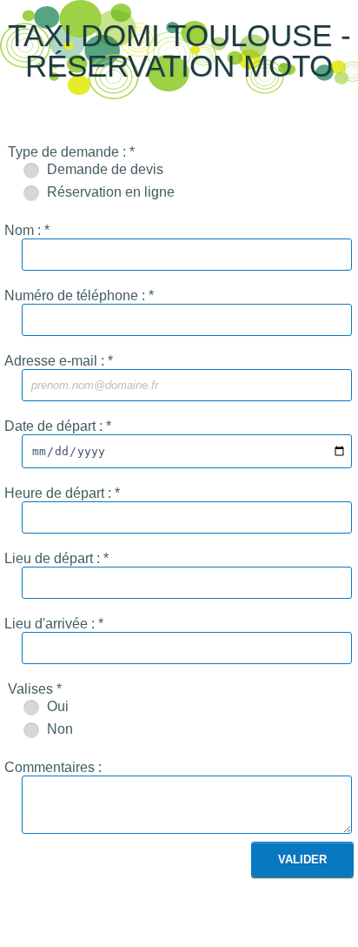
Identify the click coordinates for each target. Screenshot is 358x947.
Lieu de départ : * (56, 558)
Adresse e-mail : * (58, 360)
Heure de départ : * (62, 493)
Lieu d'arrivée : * (53, 623)
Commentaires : (53, 767)
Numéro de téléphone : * (79, 295)
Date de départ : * (57, 426)
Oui (56, 706)
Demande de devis (103, 169)
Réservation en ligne (109, 192)
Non (58, 729)
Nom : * (27, 230)
